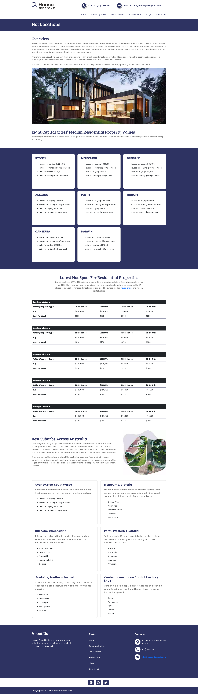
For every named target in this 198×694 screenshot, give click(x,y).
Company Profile (98, 14)
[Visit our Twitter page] (106, 682)
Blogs (148, 14)
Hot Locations (117, 14)
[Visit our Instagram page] (98, 682)
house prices (126, 288)
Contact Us (161, 14)
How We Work (135, 14)
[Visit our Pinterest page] (91, 682)
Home (83, 14)
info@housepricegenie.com (154, 657)
